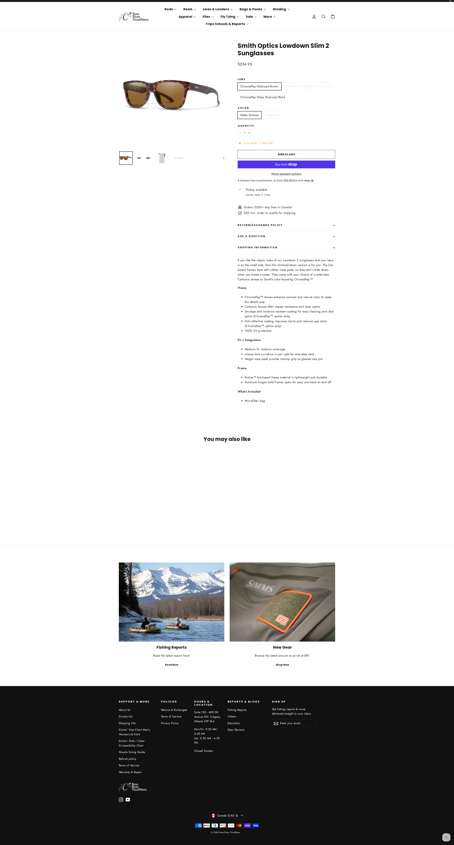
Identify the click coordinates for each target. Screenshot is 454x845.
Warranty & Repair (130, 772)
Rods (169, 9)
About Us (124, 710)
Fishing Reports (237, 710)
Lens (242, 79)
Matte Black (273, 115)
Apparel (186, 16)
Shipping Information (257, 247)
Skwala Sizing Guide (132, 752)
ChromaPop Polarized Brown (259, 86)
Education (234, 723)
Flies (207, 16)
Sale (250, 16)
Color (243, 108)
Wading (280, 9)
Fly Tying (228, 16)
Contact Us (125, 716)
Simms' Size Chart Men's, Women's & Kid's (135, 732)
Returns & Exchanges (174, 710)
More (268, 16)
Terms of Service (129, 765)
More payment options (286, 174)
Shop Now (282, 665)
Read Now (171, 665)
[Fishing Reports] (171, 602)
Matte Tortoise (249, 115)
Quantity (246, 126)
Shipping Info (127, 723)
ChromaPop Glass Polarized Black (262, 97)
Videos (232, 716)
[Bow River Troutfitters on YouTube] (128, 799)
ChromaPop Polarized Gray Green (308, 86)
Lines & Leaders (216, 9)
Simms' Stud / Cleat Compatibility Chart (131, 743)
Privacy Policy (170, 723)
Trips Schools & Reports (226, 24)
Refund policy (127, 759)
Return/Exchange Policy (260, 225)
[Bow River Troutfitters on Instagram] (121, 799)
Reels (188, 9)
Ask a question (251, 236)
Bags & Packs (251, 9)
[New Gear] (282, 602)
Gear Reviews (236, 730)
